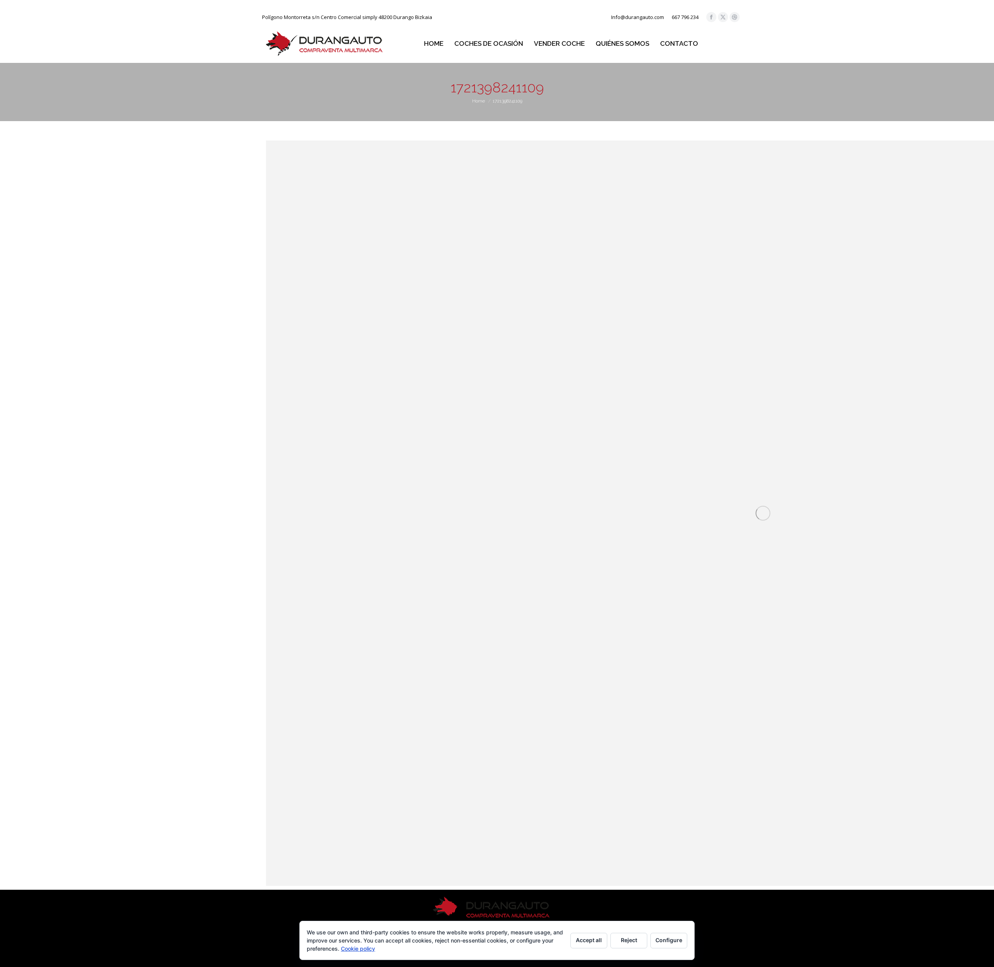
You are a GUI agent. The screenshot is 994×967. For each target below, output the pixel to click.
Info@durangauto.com (637, 17)
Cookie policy (358, 948)
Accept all (589, 940)
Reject (629, 940)
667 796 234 (685, 17)
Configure (668, 940)
